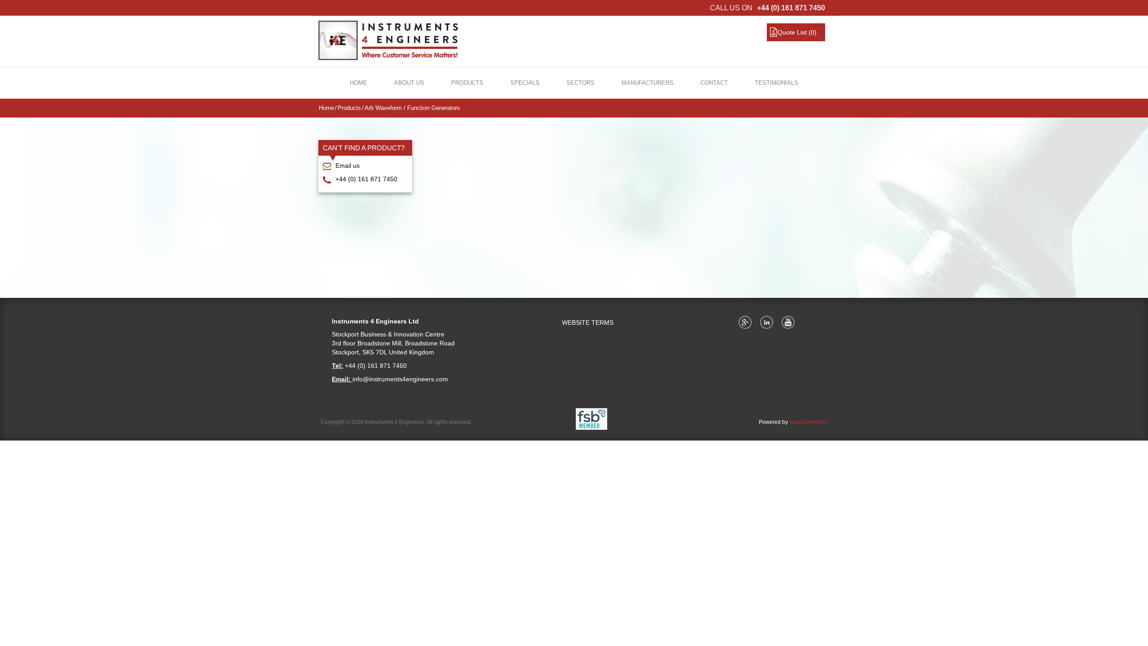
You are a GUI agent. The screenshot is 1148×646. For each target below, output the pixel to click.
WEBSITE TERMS (587, 322)
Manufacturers (648, 82)
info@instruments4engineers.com (400, 379)
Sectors (580, 82)
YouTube (789, 322)
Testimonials (776, 82)
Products (467, 82)
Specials (524, 82)
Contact (714, 82)
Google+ (746, 322)
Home (358, 82)
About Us (409, 82)
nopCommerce (808, 422)
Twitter (768, 322)
